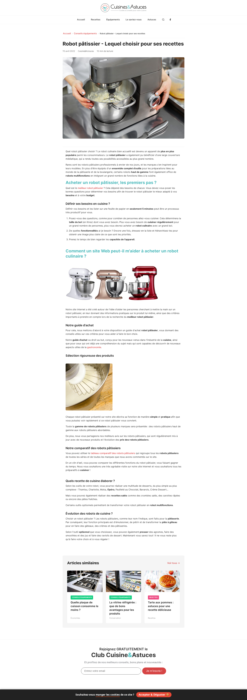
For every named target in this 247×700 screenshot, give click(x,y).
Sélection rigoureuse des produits (39, 94)
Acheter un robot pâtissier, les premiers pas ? (40, 50)
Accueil (81, 19)
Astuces (152, 19)
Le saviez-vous (134, 19)
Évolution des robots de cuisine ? (41, 123)
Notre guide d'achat (38, 84)
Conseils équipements (85, 33)
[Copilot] (216, 63)
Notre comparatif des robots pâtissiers (40, 105)
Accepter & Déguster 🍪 (154, 694)
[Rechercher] (163, 19)
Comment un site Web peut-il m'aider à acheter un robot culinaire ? (41, 71)
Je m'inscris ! (154, 670)
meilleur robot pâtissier (90, 188)
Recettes (95, 19)
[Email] (216, 44)
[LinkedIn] (210, 44)
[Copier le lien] (210, 50)
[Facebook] (170, 19)
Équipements (113, 19)
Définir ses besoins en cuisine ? (41, 59)
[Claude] (210, 63)
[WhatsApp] (198, 50)
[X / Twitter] (198, 44)
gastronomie (94, 347)
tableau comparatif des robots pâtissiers (113, 453)
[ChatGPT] (198, 63)
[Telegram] (204, 50)
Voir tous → (173, 563)
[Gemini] (204, 63)
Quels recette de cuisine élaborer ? (41, 115)
